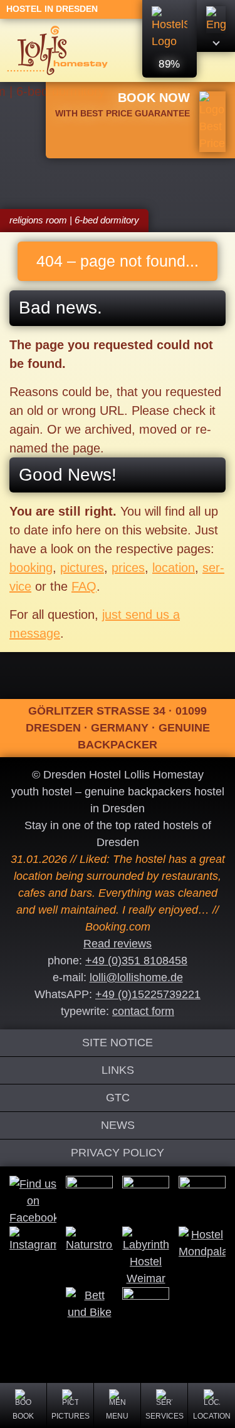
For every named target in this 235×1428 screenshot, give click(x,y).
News (118, 1125)
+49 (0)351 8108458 (136, 960)
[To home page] (57, 50)
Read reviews (117, 943)
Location (212, 1416)
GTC (118, 1097)
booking (31, 567)
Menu (117, 1416)
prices (128, 567)
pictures (82, 567)
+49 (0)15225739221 (148, 994)
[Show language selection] (216, 26)
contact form (143, 1011)
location (173, 567)
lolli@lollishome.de (136, 977)
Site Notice (117, 1042)
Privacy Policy (117, 1152)
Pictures (70, 1416)
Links (118, 1070)
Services (164, 1416)
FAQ (84, 586)
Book (23, 1416)
